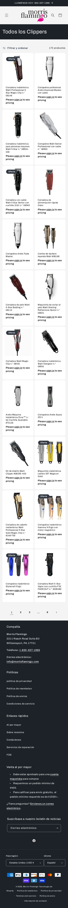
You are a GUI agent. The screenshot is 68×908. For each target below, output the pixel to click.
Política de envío (47, 896)
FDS (9, 755)
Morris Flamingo (31, 887)
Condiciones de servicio (21, 703)
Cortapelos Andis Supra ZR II (50, 416)
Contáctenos (14, 740)
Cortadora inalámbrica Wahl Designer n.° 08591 (49, 364)
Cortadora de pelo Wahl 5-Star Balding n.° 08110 (18, 307)
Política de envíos (17, 696)
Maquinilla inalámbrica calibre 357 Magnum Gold (49, 474)
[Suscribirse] (57, 828)
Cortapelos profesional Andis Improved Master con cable (49, 90)
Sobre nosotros (15, 732)
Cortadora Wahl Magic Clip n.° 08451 (17, 362)
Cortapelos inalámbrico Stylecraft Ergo (18, 585)
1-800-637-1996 (29, 650)
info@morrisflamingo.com (23, 661)
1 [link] (12, 612)
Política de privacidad (51, 891)
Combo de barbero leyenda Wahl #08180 (49, 255)
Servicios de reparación (20, 747)
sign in (18, 99)
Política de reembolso (19, 688)
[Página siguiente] (56, 612)
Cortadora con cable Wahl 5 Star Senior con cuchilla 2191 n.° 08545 (18, 203)
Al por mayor (14, 725)
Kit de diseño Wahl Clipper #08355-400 (16, 472)
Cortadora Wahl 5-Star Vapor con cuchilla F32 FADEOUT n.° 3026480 (49, 586)
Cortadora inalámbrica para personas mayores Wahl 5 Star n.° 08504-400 (17, 148)
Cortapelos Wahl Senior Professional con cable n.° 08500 (50, 146)
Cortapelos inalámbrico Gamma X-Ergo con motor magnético (50, 527)
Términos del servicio (26, 896)
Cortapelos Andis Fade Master (17, 255)
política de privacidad (19, 681)
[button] (6, 15)
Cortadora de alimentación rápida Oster (48, 203)
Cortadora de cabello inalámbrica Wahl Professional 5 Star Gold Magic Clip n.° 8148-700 (16, 530)
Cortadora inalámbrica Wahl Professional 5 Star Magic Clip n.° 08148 (17, 91)
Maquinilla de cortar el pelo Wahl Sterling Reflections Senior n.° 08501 (49, 309)
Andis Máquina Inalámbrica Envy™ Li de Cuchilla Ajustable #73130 (17, 419)
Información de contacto (35, 901)
